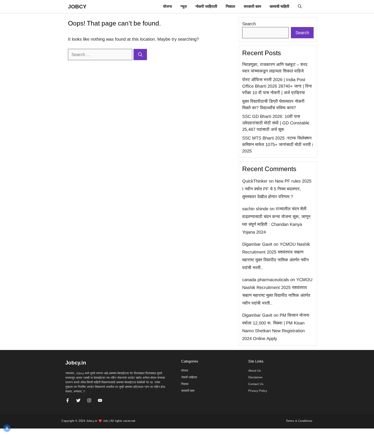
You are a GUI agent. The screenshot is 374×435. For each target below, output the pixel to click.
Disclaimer (255, 377)
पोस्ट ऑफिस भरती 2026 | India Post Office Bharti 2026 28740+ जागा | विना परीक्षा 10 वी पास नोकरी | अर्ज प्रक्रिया (277, 86)
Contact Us (255, 384)
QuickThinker (255, 181)
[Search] (140, 54)
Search (249, 23)
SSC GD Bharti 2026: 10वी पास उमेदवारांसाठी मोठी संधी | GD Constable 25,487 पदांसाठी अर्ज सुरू (275, 123)
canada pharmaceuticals (265, 279)
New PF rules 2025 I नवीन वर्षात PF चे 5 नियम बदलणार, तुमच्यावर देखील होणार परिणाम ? (276, 189)
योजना (167, 6)
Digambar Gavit (257, 244)
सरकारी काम (252, 6)
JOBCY (77, 6)
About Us (254, 370)
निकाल (230, 6)
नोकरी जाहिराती (206, 6)
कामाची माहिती (279, 6)
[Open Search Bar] (299, 6)
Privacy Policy (257, 390)
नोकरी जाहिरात (189, 377)
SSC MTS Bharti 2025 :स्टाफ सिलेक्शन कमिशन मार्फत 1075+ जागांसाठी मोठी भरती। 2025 (278, 144)
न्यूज (184, 6)
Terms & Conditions (299, 420)
